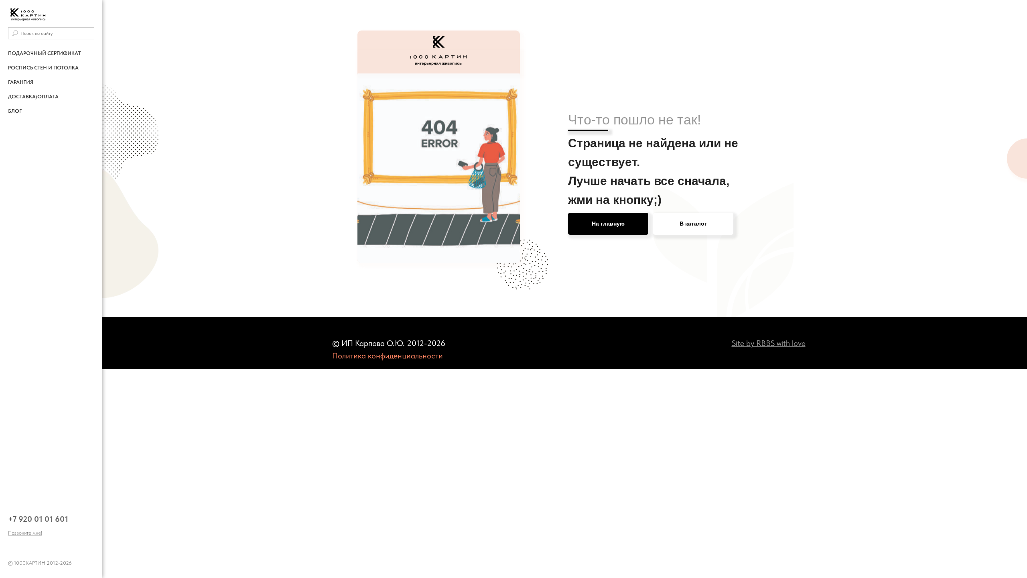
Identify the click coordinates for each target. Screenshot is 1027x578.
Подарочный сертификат (44, 53)
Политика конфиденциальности (387, 355)
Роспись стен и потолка (43, 68)
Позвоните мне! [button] (25, 533)
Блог (15, 111)
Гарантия (20, 82)
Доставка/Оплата (33, 97)
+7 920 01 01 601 (38, 519)
